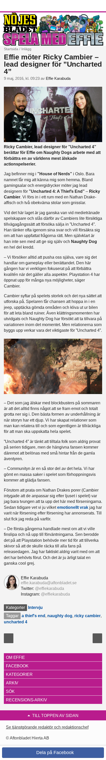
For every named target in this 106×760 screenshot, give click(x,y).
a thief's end (33, 616)
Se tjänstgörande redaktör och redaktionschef (47, 727)
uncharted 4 (15, 622)
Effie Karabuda (58, 78)
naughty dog (59, 616)
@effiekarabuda (49, 588)
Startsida (11, 49)
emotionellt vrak (72, 507)
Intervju (35, 607)
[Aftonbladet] (23, 6)
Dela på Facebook (54, 752)
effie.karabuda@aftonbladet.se (49, 583)
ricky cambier (87, 616)
